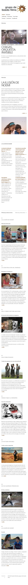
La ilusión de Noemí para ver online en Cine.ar (6, 150)
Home (3, 14)
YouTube (15, 16)
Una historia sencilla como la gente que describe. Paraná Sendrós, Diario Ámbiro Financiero (20, 151)
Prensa (3, 18)
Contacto (8, 18)
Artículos (9, 16)
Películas (4, 16)
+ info (23, 67)
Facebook (14, 18)
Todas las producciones (20, 212)
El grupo (8, 14)
